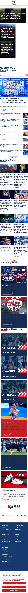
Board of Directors (5, 549)
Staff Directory (18, 529)
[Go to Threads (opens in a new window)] (21, 515)
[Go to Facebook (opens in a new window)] (3, 515)
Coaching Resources (9, 376)
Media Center (17, 544)
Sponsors (17, 534)
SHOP (7, 499)
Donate (16, 539)
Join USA (6, 529)
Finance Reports (5, 559)
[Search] (1, 2)
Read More (6, 434)
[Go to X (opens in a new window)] (6, 515)
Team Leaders (18, 536)
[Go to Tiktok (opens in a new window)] (14, 515)
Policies (3, 563)
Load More (14, 157)
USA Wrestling (7, 556)
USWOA (9, 399)
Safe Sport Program (6, 541)
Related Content (13, 7)
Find (5, 539)
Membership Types (5, 534)
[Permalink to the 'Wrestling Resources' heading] (22, 329)
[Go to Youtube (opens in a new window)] (17, 515)
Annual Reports (18, 541)
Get (8, 293)
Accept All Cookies (14, 590)
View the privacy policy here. (14, 580)
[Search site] (26, 75)
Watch (7, 467)
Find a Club (4, 536)
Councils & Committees (6, 551)
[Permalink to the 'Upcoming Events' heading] (19, 262)
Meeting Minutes (5, 554)
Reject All (14, 586)
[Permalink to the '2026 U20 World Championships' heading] (16, 70)
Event (8, 324)
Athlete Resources (9, 352)
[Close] (25, 573)
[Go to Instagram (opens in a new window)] (10, 515)
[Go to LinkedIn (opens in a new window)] (25, 515)
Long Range (6, 561)
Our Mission (17, 527)
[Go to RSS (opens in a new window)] (14, 519)
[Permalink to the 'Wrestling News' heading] (16, 160)
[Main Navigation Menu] (26, 2)
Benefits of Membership (6, 532)
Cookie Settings (14, 583)
